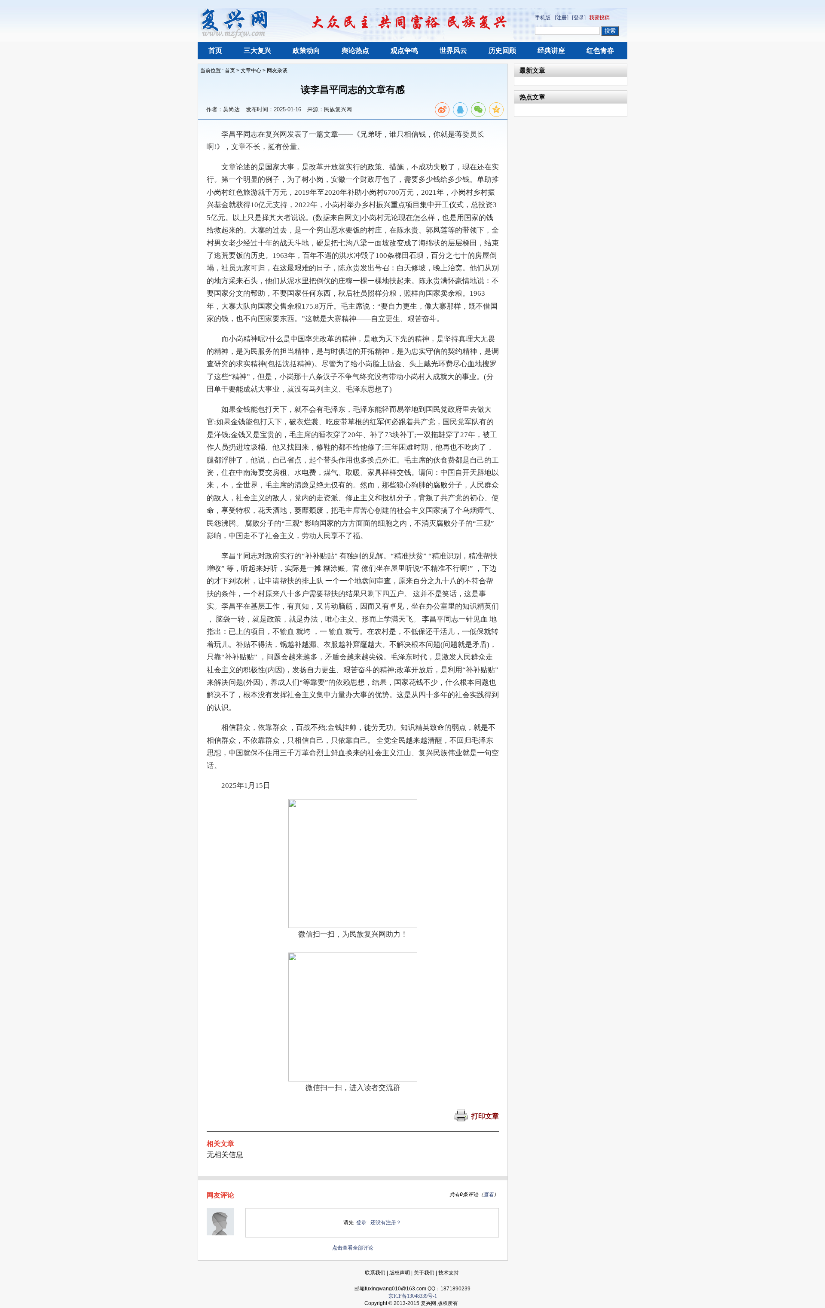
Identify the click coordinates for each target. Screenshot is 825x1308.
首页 (215, 50)
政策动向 (306, 50)
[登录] (579, 18)
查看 (488, 1195)
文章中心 (251, 70)
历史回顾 (502, 50)
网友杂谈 (277, 70)
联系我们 (375, 1273)
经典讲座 (551, 50)
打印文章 (485, 1116)
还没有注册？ (385, 1222)
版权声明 (399, 1273)
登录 (361, 1222)
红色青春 (600, 50)
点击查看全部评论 (352, 1248)
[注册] (561, 18)
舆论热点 (355, 50)
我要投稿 (599, 18)
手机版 (542, 18)
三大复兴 (257, 50)
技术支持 (448, 1273)
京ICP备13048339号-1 (412, 1296)
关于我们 (424, 1273)
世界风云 (453, 50)
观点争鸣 (404, 50)
